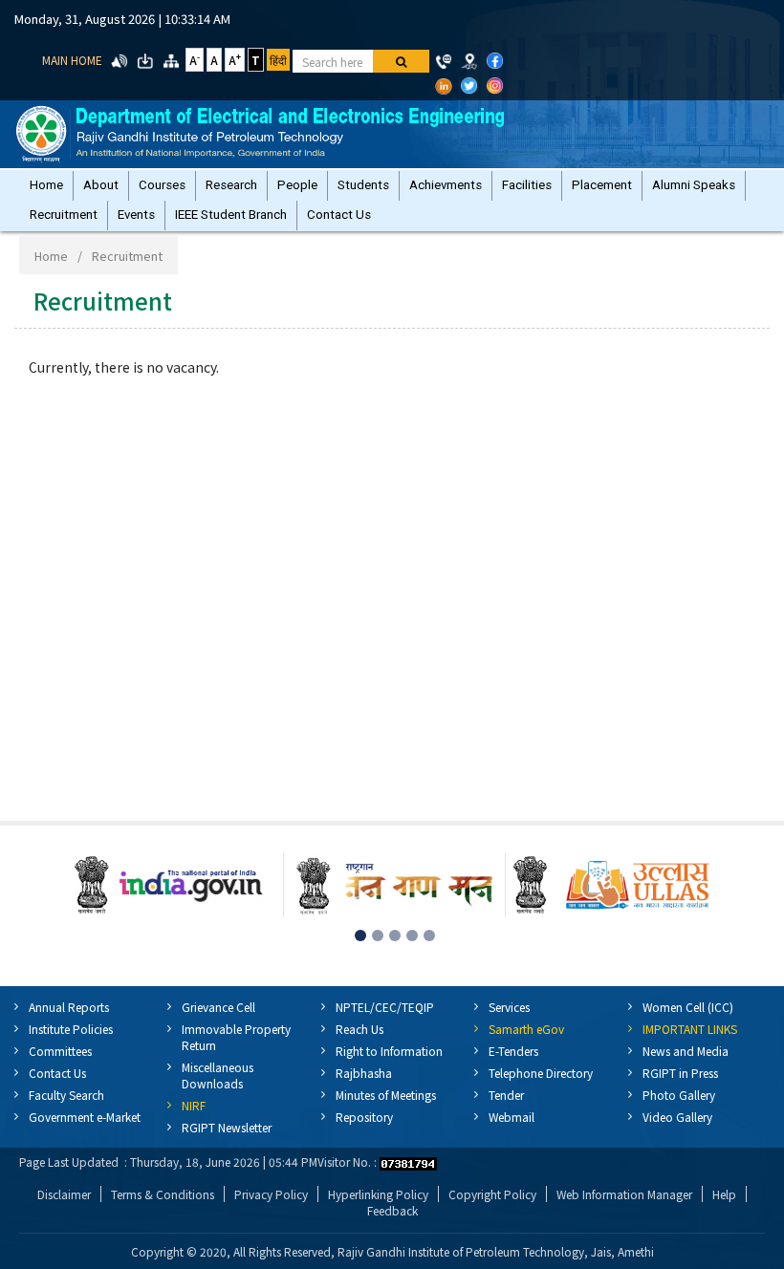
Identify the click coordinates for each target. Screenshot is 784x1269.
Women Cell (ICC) (687, 1007)
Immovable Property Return (236, 1037)
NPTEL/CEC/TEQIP (385, 1007)
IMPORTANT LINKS (689, 1029)
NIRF (194, 1105)
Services (509, 1007)
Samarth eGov (526, 1029)
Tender (506, 1094)
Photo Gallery (678, 1094)
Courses (162, 185)
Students (363, 185)
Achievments (445, 185)
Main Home (72, 60)
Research (231, 185)
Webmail (511, 1116)
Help (724, 1194)
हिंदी (278, 60)
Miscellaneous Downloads (217, 1075)
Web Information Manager (624, 1194)
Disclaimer (64, 1194)
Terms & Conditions (162, 1194)
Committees (60, 1051)
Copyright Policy (492, 1194)
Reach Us (359, 1029)
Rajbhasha (364, 1073)
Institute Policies (71, 1029)
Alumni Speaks (693, 185)
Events (136, 214)
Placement (602, 185)
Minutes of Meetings (386, 1094)
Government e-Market (85, 1116)
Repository (364, 1116)
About (101, 185)
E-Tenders (513, 1051)
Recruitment (64, 214)
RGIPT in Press (680, 1073)
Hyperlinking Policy (378, 1194)
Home (46, 185)
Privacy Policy (271, 1194)
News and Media (685, 1051)
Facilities (527, 185)
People (297, 185)
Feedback (392, 1210)
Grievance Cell (218, 1007)
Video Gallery (677, 1116)
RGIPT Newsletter (227, 1127)
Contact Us (339, 214)
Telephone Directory (541, 1073)
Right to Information (389, 1051)
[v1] (401, 61)
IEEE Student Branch (231, 214)
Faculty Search (66, 1094)
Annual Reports (69, 1007)
